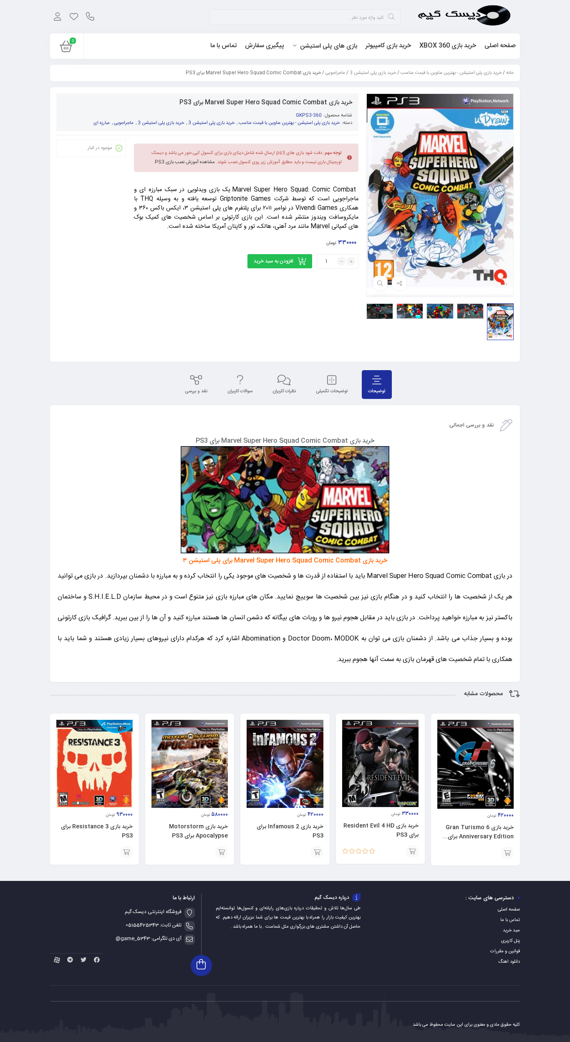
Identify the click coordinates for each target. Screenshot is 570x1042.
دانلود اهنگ (509, 962)
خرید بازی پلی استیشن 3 (373, 73)
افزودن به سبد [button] (507, 853)
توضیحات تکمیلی (332, 391)
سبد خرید (511, 930)
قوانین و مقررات (505, 951)
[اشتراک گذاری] (399, 283)
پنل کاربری (510, 941)
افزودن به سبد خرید (273, 261)
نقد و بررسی (196, 391)
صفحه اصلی (509, 909)
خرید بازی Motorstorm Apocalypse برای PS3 (198, 831)
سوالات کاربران (239, 391)
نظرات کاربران (284, 391)
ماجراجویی (335, 73)
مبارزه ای (101, 123)
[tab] (377, 384)
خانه (510, 73)
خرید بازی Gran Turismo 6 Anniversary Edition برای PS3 (480, 836)
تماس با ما (510, 920)
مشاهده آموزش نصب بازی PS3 (185, 162)
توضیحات (377, 391)
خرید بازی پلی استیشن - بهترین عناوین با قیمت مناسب (451, 73)
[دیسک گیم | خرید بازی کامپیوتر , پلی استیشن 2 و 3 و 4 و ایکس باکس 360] (464, 16)
